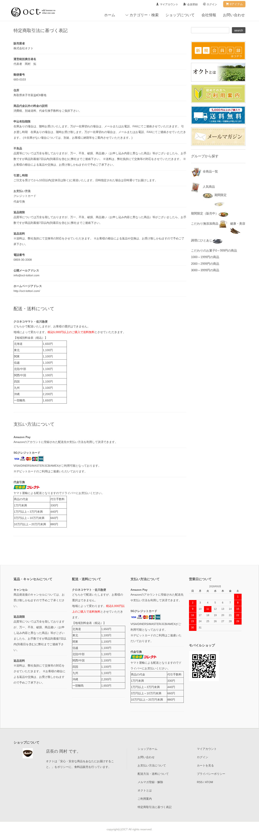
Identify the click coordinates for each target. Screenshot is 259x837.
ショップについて (180, 15)
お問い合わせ (234, 15)
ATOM (209, 782)
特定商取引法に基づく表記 (155, 807)
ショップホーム (147, 748)
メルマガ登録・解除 (150, 782)
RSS (200, 782)
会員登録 (192, 4)
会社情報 (209, 15)
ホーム (109, 15)
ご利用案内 (145, 798)
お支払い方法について (152, 765)
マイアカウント (169, 4)
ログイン (212, 4)
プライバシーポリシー (211, 773)
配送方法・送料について (153, 773)
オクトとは (145, 790)
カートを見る (205, 765)
